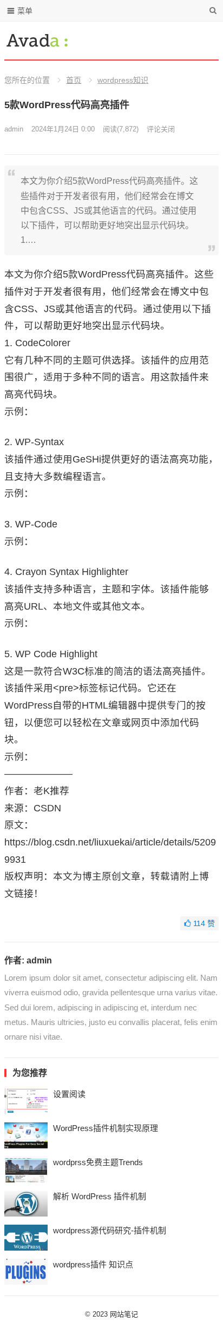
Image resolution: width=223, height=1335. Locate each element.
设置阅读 (69, 1094)
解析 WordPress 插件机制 (99, 1196)
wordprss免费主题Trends (98, 1162)
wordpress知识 (122, 80)
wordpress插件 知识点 (93, 1264)
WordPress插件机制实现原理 (105, 1128)
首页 (73, 80)
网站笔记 (124, 1314)
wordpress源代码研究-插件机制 (109, 1230)
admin (13, 129)
